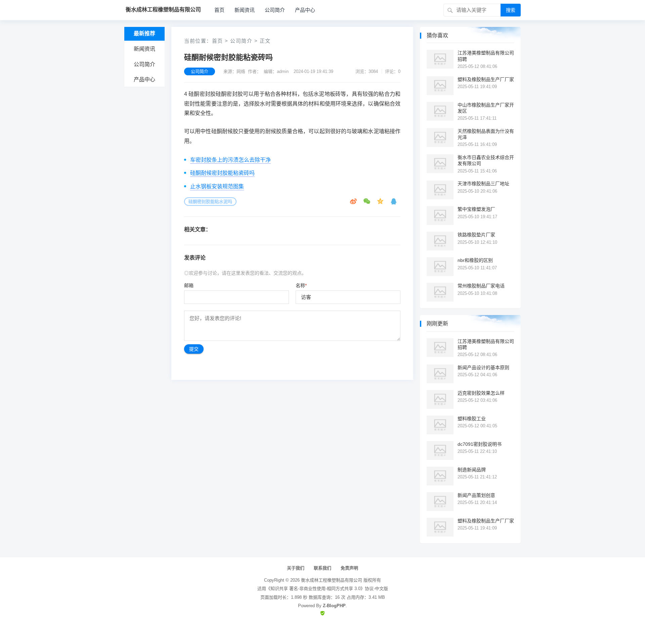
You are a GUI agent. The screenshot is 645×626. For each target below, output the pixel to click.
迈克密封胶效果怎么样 (481, 393)
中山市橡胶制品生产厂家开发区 (486, 108)
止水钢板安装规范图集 (217, 186)
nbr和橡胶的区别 (475, 260)
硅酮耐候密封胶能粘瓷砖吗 (222, 173)
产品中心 (305, 10)
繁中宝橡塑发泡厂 (476, 209)
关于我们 (295, 568)
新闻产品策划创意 (476, 495)
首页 (219, 10)
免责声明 (349, 568)
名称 (301, 285)
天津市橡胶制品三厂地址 (483, 183)
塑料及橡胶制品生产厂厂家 (486, 79)
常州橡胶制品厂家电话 (481, 285)
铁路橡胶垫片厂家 (476, 234)
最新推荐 (144, 33)
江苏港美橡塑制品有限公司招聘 (486, 56)
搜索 (510, 10)
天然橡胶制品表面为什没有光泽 (486, 134)
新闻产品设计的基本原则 (483, 367)
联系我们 (322, 568)
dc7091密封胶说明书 (480, 444)
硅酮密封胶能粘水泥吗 (210, 201)
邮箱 (189, 285)
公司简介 (275, 10)
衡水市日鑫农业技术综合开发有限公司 (486, 160)
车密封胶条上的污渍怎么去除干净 (230, 160)
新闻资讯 (244, 10)
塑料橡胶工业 (472, 418)
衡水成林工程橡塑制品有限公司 (331, 580)
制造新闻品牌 (472, 469)
